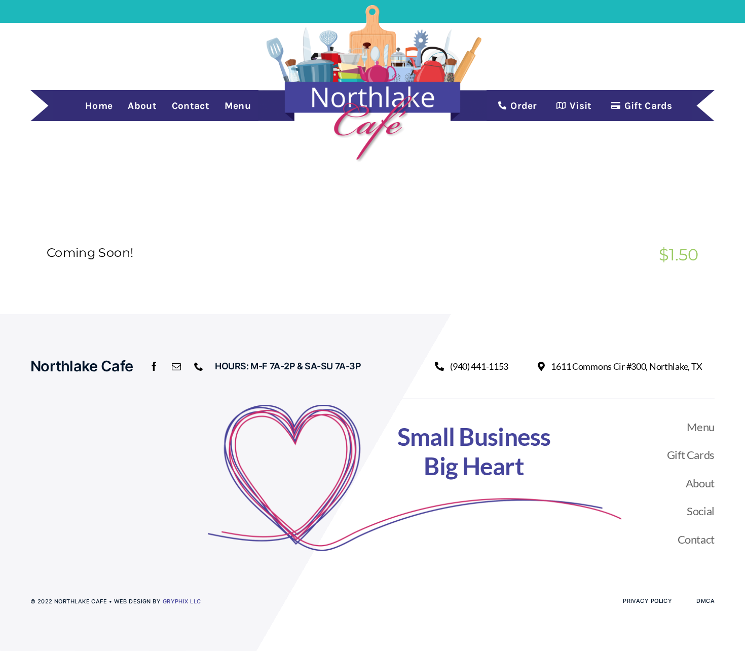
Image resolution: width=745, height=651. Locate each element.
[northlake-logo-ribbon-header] (372, 9)
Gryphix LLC (182, 601)
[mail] (176, 366)
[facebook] (154, 366)
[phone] (198, 366)
